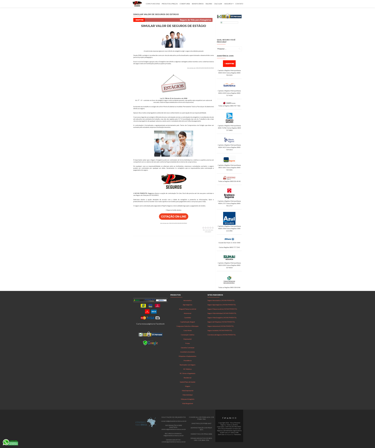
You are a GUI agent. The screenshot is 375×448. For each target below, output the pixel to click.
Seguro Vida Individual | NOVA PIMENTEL (222, 313)
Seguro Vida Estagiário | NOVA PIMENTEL (222, 317)
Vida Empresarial (187, 390)
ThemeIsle (237, 434)
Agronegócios (187, 305)
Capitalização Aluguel (187, 322)
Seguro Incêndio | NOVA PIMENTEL (220, 330)
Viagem (187, 386)
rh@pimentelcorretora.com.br (174, 435)
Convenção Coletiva (187, 335)
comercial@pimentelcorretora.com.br (174, 421)
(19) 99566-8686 (206, 434)
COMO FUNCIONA (153, 4)
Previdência (188, 360)
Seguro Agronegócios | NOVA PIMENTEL (222, 305)
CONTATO (239, 4)
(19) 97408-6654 (204, 417)
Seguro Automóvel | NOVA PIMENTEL (221, 326)
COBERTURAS (185, 4)
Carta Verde (187, 330)
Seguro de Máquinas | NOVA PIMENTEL (221, 322)
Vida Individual (187, 395)
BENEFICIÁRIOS (198, 4)
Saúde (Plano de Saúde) (187, 382)
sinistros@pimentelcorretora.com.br (173, 429)
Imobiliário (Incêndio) (187, 352)
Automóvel (187, 313)
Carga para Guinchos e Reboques (187, 326)
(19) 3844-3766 (203, 440)
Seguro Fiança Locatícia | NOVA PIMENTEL (222, 309)
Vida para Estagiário (187, 399)
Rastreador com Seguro (187, 365)
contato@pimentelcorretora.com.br (174, 442)
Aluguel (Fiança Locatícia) (187, 309)
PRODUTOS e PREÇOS (170, 4)
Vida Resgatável (187, 403)
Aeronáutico (187, 300)
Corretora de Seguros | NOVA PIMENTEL (222, 335)
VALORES (208, 4)
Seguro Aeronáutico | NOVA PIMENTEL (221, 300)
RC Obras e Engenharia (187, 373)
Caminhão (187, 317)
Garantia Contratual (187, 347)
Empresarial (187, 339)
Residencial (187, 378)
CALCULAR (218, 4)
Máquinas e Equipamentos (187, 356)
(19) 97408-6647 (205, 423)
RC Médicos (187, 369)
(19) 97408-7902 (205, 418)
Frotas (187, 343)
